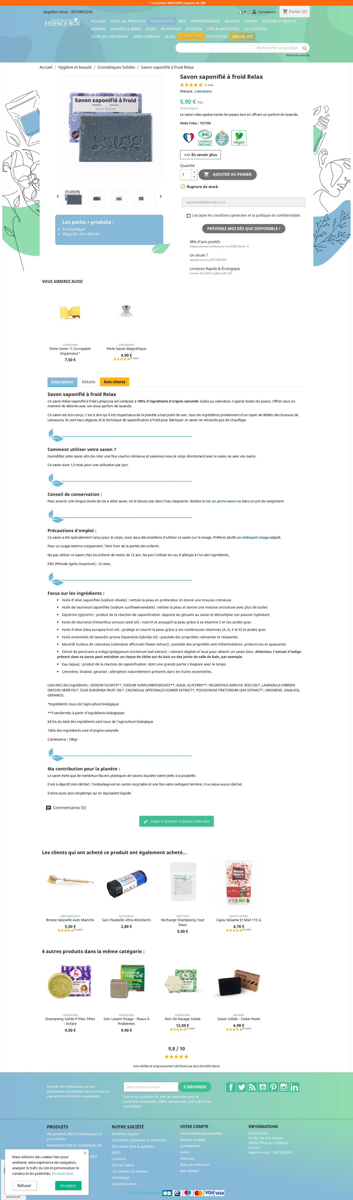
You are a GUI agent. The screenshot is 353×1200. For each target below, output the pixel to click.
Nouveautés (162, 21)
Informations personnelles (201, 1133)
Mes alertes (189, 1171)
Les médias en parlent (129, 1171)
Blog (170, 36)
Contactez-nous (124, 1184)
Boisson (194, 28)
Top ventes (217, 36)
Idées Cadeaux (146, 36)
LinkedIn (294, 1087)
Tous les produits (128, 21)
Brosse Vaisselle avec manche (70, 920)
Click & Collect (123, 1165)
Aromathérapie (205, 21)
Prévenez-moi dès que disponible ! (243, 228)
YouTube (263, 1087)
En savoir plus (62, 1173)
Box (182, 21)
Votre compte (194, 1126)
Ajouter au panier (228, 174)
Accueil (98, 21)
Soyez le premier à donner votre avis (180, 821)
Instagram (284, 1087)
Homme (98, 28)
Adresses (187, 1158)
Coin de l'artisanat (109, 36)
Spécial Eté (242, 36)
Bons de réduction (195, 1164)
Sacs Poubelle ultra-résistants (126, 920)
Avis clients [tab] (114, 381)
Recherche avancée (298, 55)
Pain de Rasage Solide (183, 1019)
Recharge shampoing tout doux (182, 922)
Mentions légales (125, 1134)
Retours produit (193, 1139)
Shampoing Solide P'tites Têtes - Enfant (70, 1021)
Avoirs (185, 1152)
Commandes (190, 1146)
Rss (252, 1087)
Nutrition (171, 28)
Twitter (241, 1087)
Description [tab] (62, 381)
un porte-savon (224, 501)
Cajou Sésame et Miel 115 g (238, 920)
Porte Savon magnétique (126, 348)
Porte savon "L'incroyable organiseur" (70, 351)
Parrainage (120, 1177)
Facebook (231, 1087)
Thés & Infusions (223, 28)
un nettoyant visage (253, 537)
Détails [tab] (88, 381)
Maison (232, 21)
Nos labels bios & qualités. (133, 1146)
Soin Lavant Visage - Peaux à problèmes (126, 1021)
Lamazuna (203, 91)
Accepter (68, 1185)
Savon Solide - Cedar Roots (238, 1019)
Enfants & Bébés (125, 28)
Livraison (119, 1159)
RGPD (116, 1152)
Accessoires (255, 28)
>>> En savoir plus (200, 154)
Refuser (24, 1185)
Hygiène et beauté (279, 21)
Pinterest (273, 1087)
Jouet (151, 28)
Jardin (251, 21)
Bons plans (191, 36)
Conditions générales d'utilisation (139, 1140)
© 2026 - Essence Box (145, 1192)
